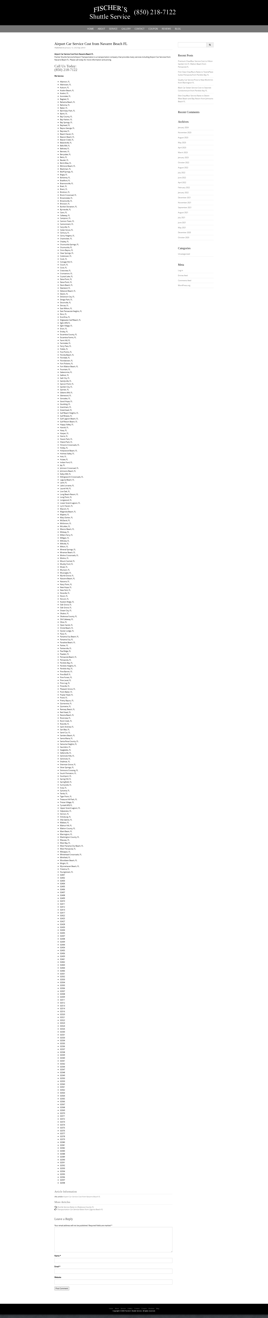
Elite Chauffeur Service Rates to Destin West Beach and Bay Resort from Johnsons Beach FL (195, 98)
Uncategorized (184, 254)
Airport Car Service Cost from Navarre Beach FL (81, 1196)
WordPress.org (184, 285)
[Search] (210, 44)
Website (57, 1277)
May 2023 (182, 142)
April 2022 (182, 182)
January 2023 (183, 157)
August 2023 (183, 137)
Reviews (166, 28)
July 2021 (181, 217)
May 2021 (182, 227)
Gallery (126, 28)
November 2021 (184, 202)
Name (57, 1255)
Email (57, 1266)
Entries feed (183, 275)
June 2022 (182, 177)
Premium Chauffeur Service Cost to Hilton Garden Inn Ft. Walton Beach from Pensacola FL (195, 64)
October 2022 (183, 162)
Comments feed (184, 280)
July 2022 (181, 172)
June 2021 (182, 222)
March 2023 (183, 152)
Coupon (153, 28)
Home (90, 28)
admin (82, 47)
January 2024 (183, 127)
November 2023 (184, 132)
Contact (139, 28)
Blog (178, 28)
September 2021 (185, 207)
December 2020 (184, 232)
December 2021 (184, 197)
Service (113, 28)
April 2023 (182, 147)
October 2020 (183, 237)
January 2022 (183, 192)
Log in (180, 270)
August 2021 (183, 212)
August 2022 (183, 167)
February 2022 (184, 187)
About (101, 28)
